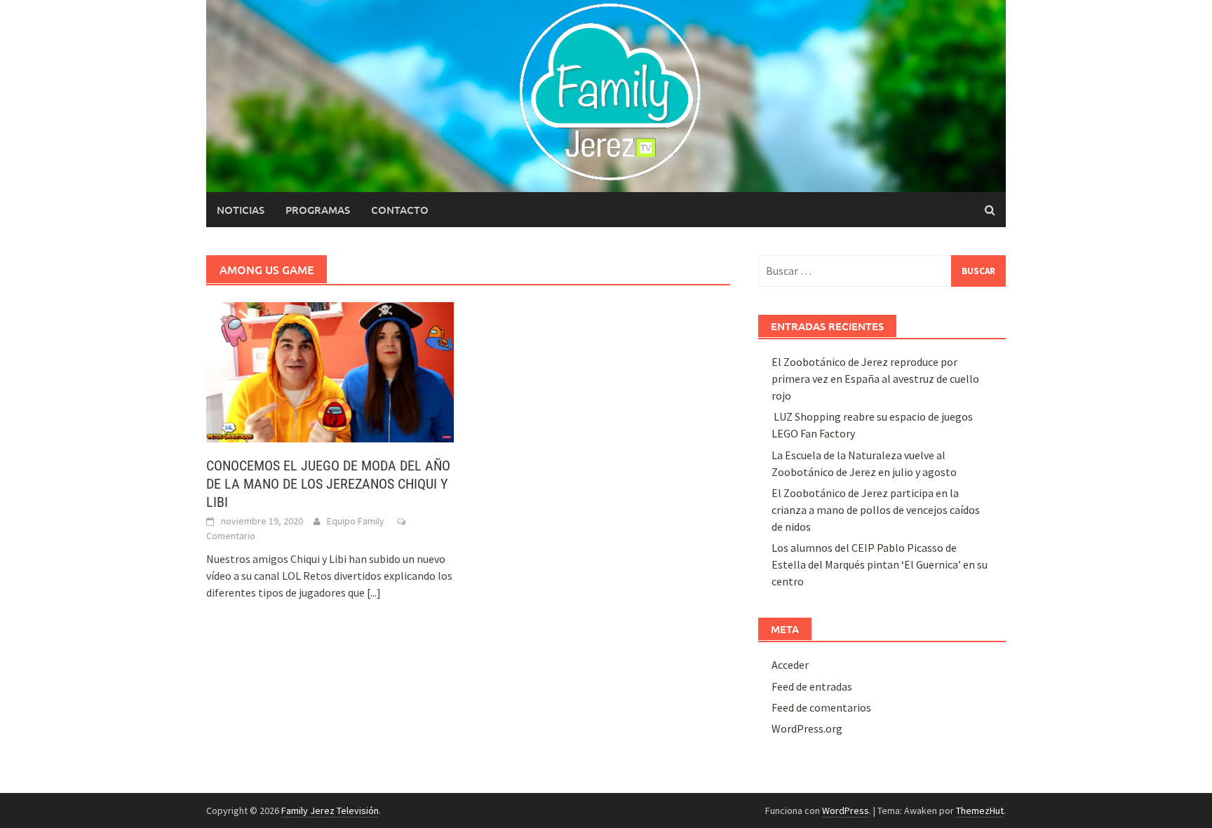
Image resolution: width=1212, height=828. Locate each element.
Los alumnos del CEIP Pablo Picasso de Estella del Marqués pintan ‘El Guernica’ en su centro (880, 564)
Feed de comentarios (821, 707)
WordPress (845, 810)
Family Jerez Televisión (330, 810)
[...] (374, 592)
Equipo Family (355, 521)
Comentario (230, 535)
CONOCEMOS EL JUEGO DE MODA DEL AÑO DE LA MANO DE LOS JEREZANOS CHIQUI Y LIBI (328, 483)
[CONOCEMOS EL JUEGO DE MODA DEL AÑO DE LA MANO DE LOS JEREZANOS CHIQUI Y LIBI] (330, 371)
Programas (317, 210)
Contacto (400, 210)
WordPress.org (807, 728)
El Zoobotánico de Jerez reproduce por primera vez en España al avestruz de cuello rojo (875, 378)
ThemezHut (980, 810)
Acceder (790, 665)
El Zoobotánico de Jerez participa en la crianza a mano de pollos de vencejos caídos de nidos (876, 510)
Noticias (240, 210)
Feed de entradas (812, 686)
